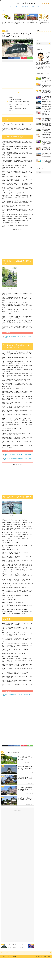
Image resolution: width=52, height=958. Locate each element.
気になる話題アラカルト (26, 3)
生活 (38, 7)
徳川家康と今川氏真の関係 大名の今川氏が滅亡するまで (19, 105)
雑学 (33, 7)
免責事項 (15, 956)
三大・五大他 (25, 7)
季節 (17, 7)
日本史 (11, 7)
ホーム (4, 7)
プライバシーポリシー (7, 956)
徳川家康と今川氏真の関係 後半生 (18, 108)
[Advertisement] (17, 75)
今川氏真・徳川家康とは (15, 99)
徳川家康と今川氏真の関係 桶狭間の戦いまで (19, 102)
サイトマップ (6, 10)
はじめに (11, 97)
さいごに (11, 110)
